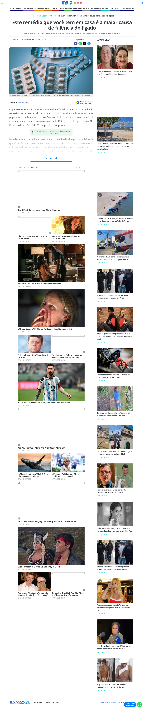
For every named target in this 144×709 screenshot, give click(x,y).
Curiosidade (39, 9)
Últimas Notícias (127, 9)
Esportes (68, 9)
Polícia (55, 9)
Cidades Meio (96, 9)
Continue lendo (51, 158)
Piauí (62, 9)
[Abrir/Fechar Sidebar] (2, 3)
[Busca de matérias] (142, 3)
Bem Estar (105, 9)
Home (12, 9)
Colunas (86, 9)
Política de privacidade (108, 702)
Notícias (19, 9)
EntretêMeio (28, 9)
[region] (115, 99)
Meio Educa (115, 9)
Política (48, 9)
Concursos (77, 9)
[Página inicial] (67, 2)
